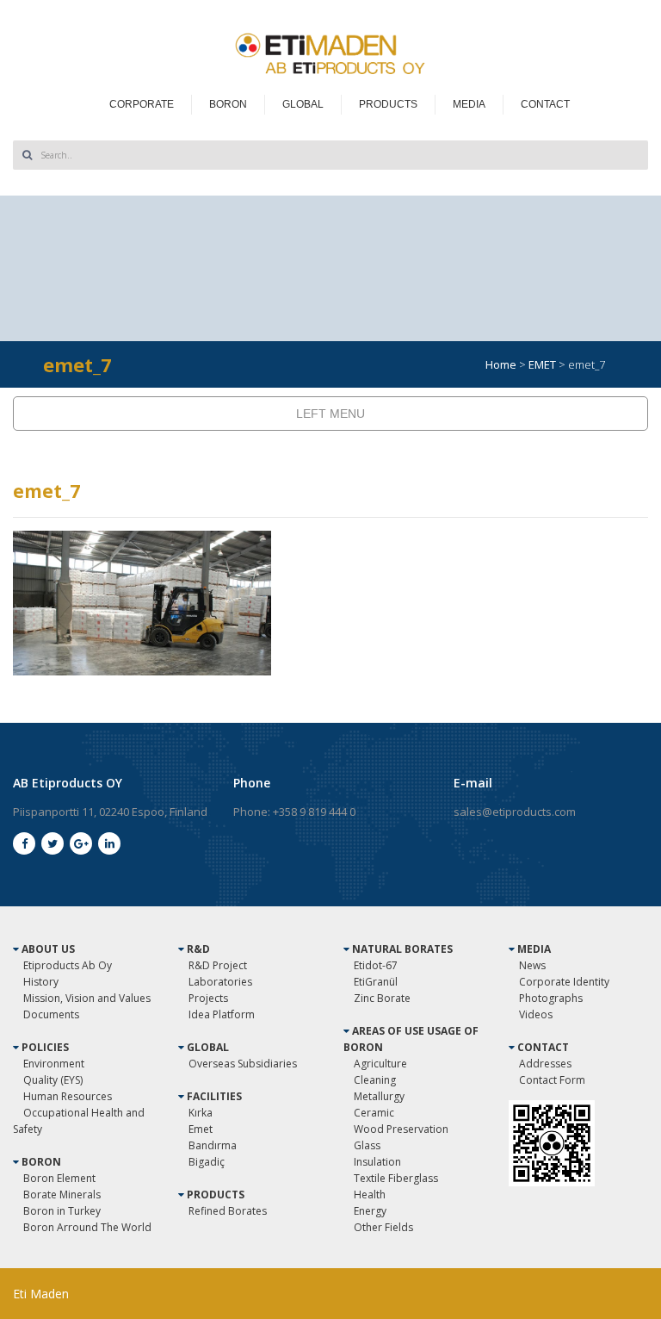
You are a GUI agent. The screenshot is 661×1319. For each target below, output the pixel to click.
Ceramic (374, 1112)
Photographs (551, 998)
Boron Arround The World (87, 1227)
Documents (51, 1014)
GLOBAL (303, 104)
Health (370, 1194)
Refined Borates (227, 1211)
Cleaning (375, 1080)
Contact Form (552, 1080)
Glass (367, 1145)
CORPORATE (141, 104)
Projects (208, 998)
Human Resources (67, 1096)
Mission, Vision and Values (87, 998)
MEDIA (469, 104)
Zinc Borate (382, 998)
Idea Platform (221, 1014)
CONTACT (545, 104)
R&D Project (217, 965)
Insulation (377, 1161)
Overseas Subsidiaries (242, 1063)
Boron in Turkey (62, 1211)
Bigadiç (206, 1161)
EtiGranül (376, 981)
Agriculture (380, 1063)
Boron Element (59, 1178)
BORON (228, 104)
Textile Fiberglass (396, 1178)
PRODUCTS (388, 104)
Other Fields (383, 1227)
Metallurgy (379, 1096)
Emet (200, 1129)
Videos (536, 1014)
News (532, 965)
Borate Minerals (62, 1194)
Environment (53, 1063)
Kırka (200, 1112)
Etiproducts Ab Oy (67, 965)
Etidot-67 (376, 965)
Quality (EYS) (53, 1080)
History (41, 981)
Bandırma (212, 1145)
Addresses (545, 1063)
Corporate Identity (564, 981)
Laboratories (220, 981)
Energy (370, 1211)
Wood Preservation (401, 1129)
